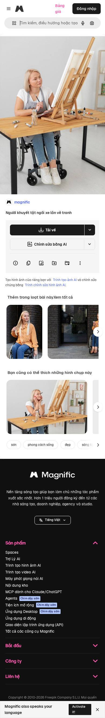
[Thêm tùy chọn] (80, 263)
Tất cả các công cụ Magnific (29, 631)
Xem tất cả (63, 297)
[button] (52, 520)
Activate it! (78, 709)
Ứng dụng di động (20, 618)
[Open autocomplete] (12, 23)
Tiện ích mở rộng (30, 605)
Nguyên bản (38, 46)
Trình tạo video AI (20, 572)
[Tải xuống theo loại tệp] (89, 230)
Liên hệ (12, 676)
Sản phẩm (15, 543)
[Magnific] (52, 476)
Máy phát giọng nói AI (24, 578)
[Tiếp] (98, 332)
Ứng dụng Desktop (32, 611)
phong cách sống (41, 445)
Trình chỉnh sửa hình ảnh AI (45, 285)
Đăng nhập (86, 8)
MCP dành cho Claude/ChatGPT (33, 591)
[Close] (97, 709)
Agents (22, 598)
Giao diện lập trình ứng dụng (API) (34, 624)
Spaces (11, 552)
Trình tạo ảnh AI (65, 280)
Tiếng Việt (52, 520)
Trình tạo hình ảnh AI (23, 565)
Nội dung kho (16, 585)
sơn (13, 445)
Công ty (13, 661)
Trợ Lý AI (12, 558)
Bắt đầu (13, 645)
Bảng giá (60, 8)
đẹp (68, 445)
